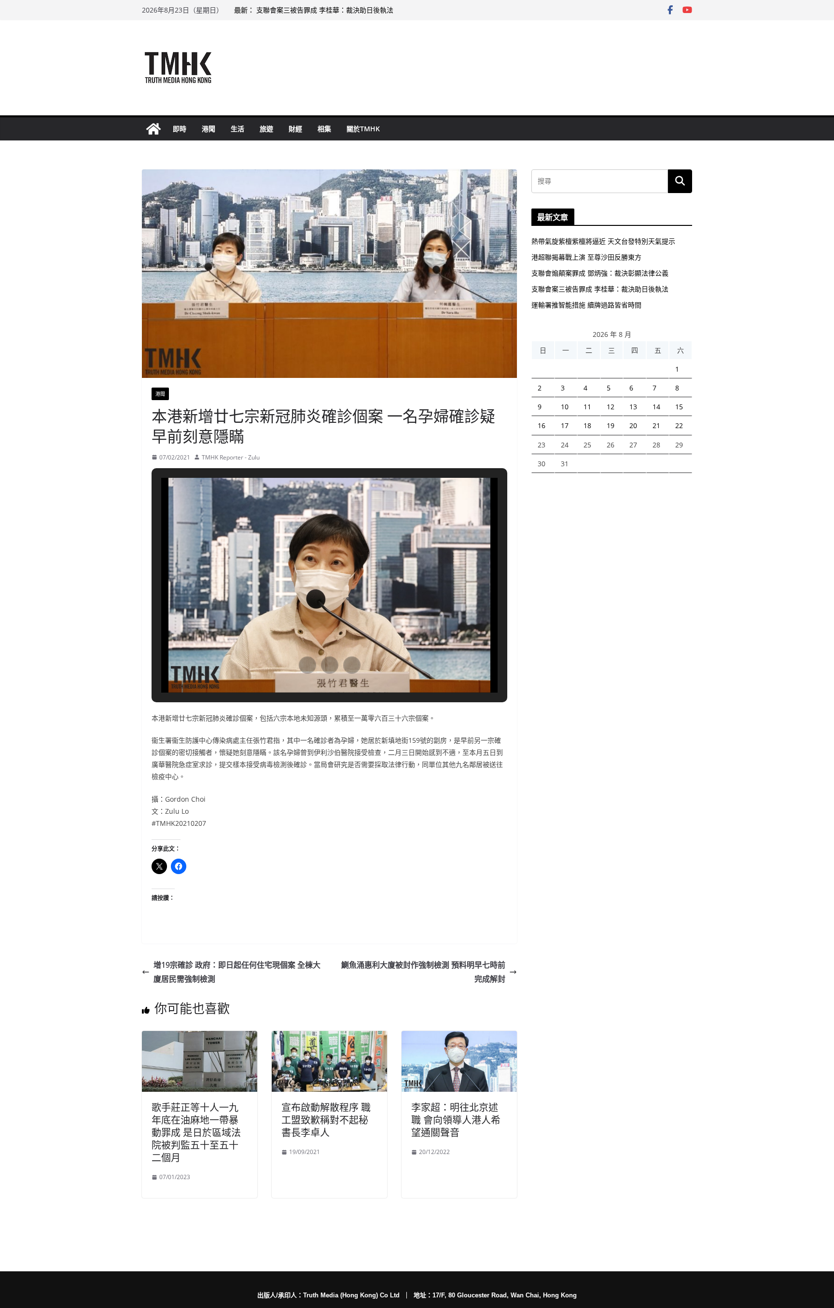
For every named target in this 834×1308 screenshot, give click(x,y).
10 (565, 406)
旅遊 (266, 128)
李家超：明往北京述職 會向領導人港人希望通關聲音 (455, 1120)
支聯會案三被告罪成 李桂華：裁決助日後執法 (324, 10)
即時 (179, 128)
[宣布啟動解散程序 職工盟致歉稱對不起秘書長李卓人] (329, 1037)
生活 (237, 128)
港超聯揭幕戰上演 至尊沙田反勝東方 (586, 257)
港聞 (208, 128)
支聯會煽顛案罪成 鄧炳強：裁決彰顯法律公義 (599, 273)
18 (587, 425)
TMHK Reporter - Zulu (231, 457)
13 (633, 406)
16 (541, 425)
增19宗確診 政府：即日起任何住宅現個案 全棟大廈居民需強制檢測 (236, 972)
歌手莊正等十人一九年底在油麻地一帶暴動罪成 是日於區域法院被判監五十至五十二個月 (196, 1132)
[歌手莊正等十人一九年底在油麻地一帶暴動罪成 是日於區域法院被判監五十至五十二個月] (199, 1037)
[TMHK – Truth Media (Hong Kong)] (153, 128)
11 (587, 406)
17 (565, 425)
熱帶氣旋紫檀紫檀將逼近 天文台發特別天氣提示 (603, 241)
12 (610, 406)
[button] (307, 665)
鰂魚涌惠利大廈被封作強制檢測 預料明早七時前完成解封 (423, 972)
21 (656, 425)
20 (633, 425)
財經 (295, 128)
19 (610, 425)
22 (679, 425)
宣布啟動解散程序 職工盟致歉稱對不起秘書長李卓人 (326, 1120)
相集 (324, 128)
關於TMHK (363, 128)
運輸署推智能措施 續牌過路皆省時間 (586, 304)
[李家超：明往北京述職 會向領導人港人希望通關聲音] (459, 1037)
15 (679, 406)
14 (656, 406)
